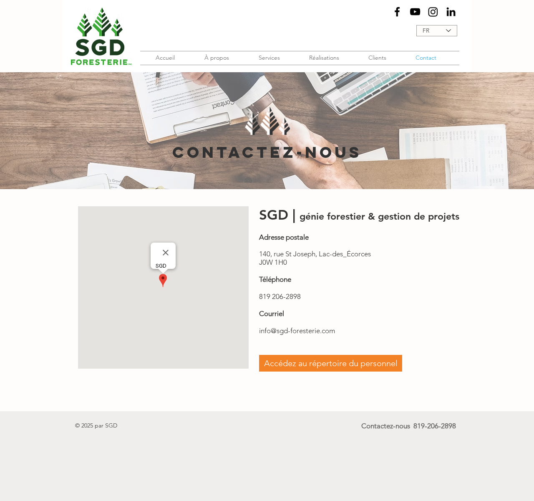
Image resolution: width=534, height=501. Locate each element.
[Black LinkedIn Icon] (451, 11)
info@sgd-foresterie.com (297, 330)
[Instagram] (433, 11)
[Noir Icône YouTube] (415, 11)
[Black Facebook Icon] (397, 11)
